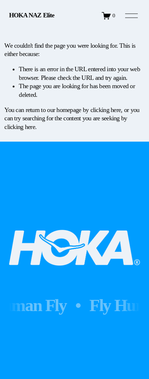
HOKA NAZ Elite (31, 15)
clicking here (105, 109)
